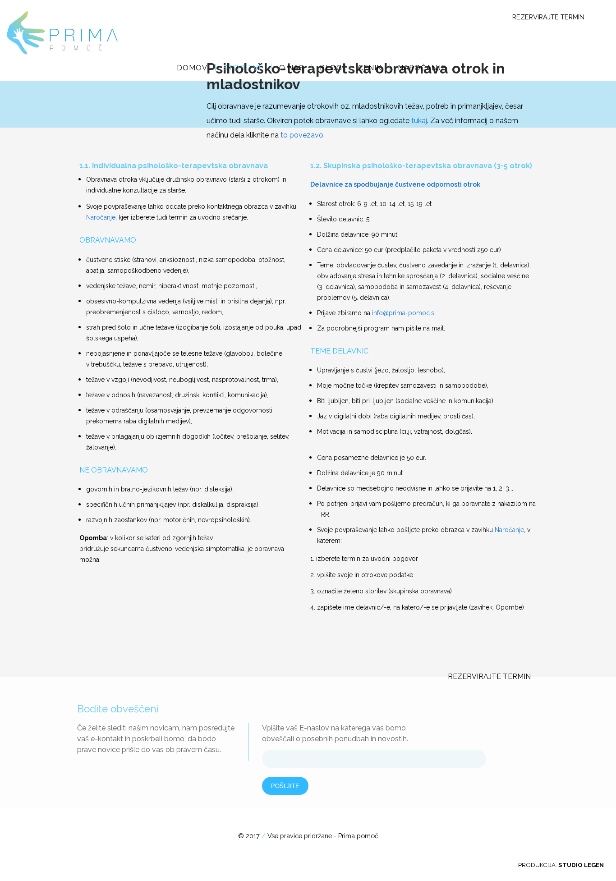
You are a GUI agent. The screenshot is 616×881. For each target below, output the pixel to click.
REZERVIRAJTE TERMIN (548, 17)
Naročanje (422, 68)
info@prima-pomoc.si (404, 313)
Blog (331, 68)
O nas (291, 68)
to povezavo (301, 135)
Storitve (243, 68)
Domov (192, 68)
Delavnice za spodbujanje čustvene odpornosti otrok (395, 184)
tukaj (419, 120)
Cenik (370, 68)
